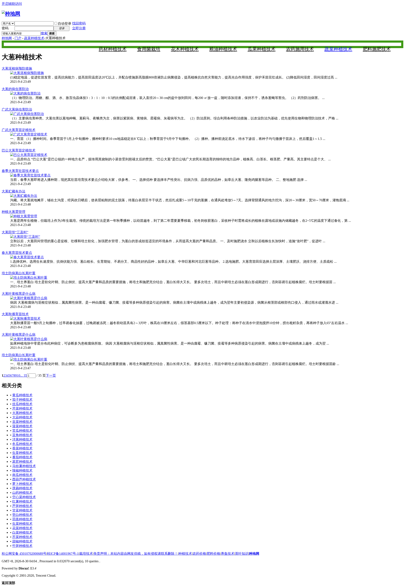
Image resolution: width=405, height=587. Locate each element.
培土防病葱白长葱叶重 (18, 273)
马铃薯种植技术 (24, 466)
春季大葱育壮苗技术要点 (20, 171)
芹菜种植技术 (22, 408)
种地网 (7, 38)
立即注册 (79, 28)
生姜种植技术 (22, 452)
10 (18, 375)
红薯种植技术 (22, 501)
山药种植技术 (22, 492)
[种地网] (11, 13)
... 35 (23, 375)
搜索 (44, 33)
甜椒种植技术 (22, 541)
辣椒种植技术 (22, 470)
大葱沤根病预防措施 (17, 68)
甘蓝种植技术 (22, 510)
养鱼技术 (227, 553)
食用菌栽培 (148, 49)
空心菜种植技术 (24, 497)
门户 (18, 38)
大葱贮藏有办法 (13, 191)
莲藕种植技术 (22, 488)
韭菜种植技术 (22, 421)
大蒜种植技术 (22, 417)
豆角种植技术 (22, 435)
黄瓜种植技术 (22, 395)
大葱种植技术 (22, 413)
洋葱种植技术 (22, 439)
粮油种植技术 (223, 49)
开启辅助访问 (12, 3)
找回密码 (79, 23)
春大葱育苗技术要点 (17, 252)
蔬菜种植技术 (34, 38)
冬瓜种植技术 (22, 444)
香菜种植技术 (22, 448)
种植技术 (185, 553)
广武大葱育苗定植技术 (18, 130)
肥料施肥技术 (377, 49)
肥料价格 (213, 553)
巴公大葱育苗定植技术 (18, 150)
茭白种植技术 (22, 515)
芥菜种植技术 (22, 537)
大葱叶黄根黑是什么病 (18, 293)
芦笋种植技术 (22, 506)
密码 (5, 28)
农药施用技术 (300, 49)
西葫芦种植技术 (24, 479)
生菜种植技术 (22, 523)
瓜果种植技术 (261, 49)
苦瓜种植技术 (22, 430)
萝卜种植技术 (22, 484)
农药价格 (199, 553)
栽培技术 (86, 553)
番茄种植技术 (22, 457)
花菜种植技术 (22, 528)
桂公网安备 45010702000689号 (24, 553)
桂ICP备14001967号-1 (63, 553)
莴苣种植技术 (22, 461)
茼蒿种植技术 (22, 519)
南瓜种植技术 (22, 475)
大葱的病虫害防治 (15, 89)
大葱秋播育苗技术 (15, 314)
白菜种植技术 (22, 532)
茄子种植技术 (22, 399)
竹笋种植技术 (22, 546)
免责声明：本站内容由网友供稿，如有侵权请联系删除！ (135, 553)
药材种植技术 (113, 49)
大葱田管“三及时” (15, 232)
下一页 (51, 375)
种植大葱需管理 (13, 212)
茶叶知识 (241, 553)
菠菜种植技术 (22, 426)
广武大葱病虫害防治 (17, 109)
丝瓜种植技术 (22, 404)
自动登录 (64, 23)
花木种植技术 (185, 49)
